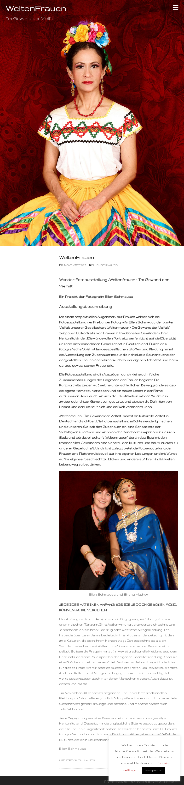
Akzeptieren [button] (153, 770)
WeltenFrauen (76, 257)
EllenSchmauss (104, 265)
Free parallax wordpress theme (140, 782)
